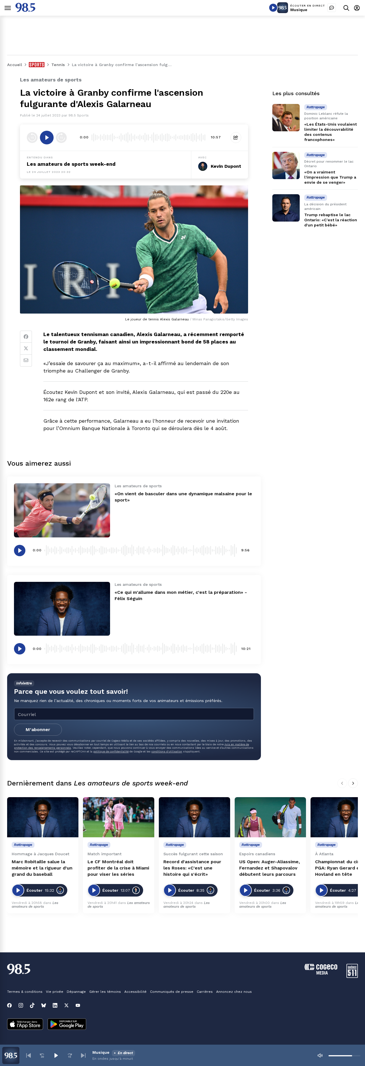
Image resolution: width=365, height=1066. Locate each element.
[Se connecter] (356, 8)
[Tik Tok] (32, 1005)
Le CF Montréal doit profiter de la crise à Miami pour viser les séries (118, 868)
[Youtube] (78, 1005)
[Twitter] (26, 349)
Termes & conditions (24, 992)
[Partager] (235, 137)
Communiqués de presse (171, 992)
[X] (66, 1005)
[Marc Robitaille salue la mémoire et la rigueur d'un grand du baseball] (42, 817)
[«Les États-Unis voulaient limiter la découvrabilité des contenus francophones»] (286, 117)
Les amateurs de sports (35, 905)
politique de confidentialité (111, 751)
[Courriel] (26, 361)
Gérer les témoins (105, 992)
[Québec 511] (352, 976)
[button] (28, 1055)
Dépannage (76, 992)
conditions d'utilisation (166, 751)
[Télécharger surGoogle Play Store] (67, 1024)
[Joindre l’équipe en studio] (331, 7)
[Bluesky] (43, 1005)
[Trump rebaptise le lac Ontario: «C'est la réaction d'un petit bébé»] (286, 208)
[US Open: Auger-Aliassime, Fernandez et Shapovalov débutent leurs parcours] (270, 817)
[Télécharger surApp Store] (25, 1024)
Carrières (205, 992)
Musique (298, 9)
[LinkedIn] (55, 1005)
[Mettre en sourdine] (320, 1055)
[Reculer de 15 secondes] (32, 137)
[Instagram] (21, 1005)
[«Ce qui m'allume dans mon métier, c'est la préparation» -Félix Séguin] (62, 609)
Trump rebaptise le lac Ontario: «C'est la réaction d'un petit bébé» (330, 219)
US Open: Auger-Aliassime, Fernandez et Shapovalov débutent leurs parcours (269, 868)
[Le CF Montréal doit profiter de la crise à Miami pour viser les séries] (118, 817)
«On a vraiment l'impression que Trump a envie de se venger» (330, 177)
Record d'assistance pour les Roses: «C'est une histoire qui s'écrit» (192, 868)
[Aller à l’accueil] (25, 10)
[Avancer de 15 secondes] (61, 137)
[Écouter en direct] (273, 7)
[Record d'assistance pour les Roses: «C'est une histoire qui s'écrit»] (194, 817)
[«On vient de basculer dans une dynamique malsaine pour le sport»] (62, 510)
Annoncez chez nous (234, 992)
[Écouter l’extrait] (47, 137)
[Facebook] (26, 337)
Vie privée (54, 992)
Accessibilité (135, 992)
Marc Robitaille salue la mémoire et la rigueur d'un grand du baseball (42, 868)
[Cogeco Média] (321, 973)
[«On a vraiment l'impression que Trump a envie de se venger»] (286, 165)
